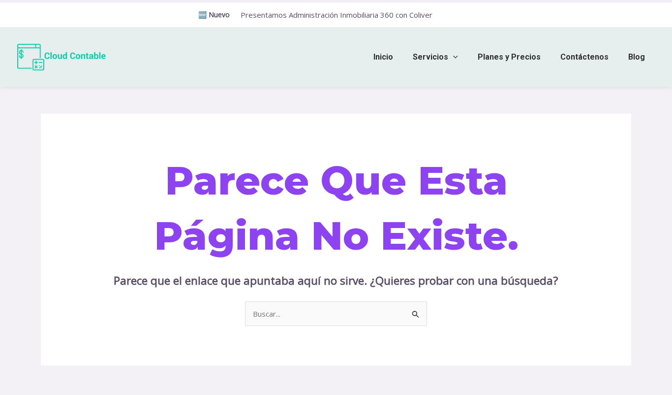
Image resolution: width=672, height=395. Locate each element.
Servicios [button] (430, 57)
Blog (636, 57)
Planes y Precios (509, 57)
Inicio (383, 57)
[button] (453, 57)
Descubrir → (458, 15)
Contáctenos (584, 57)
